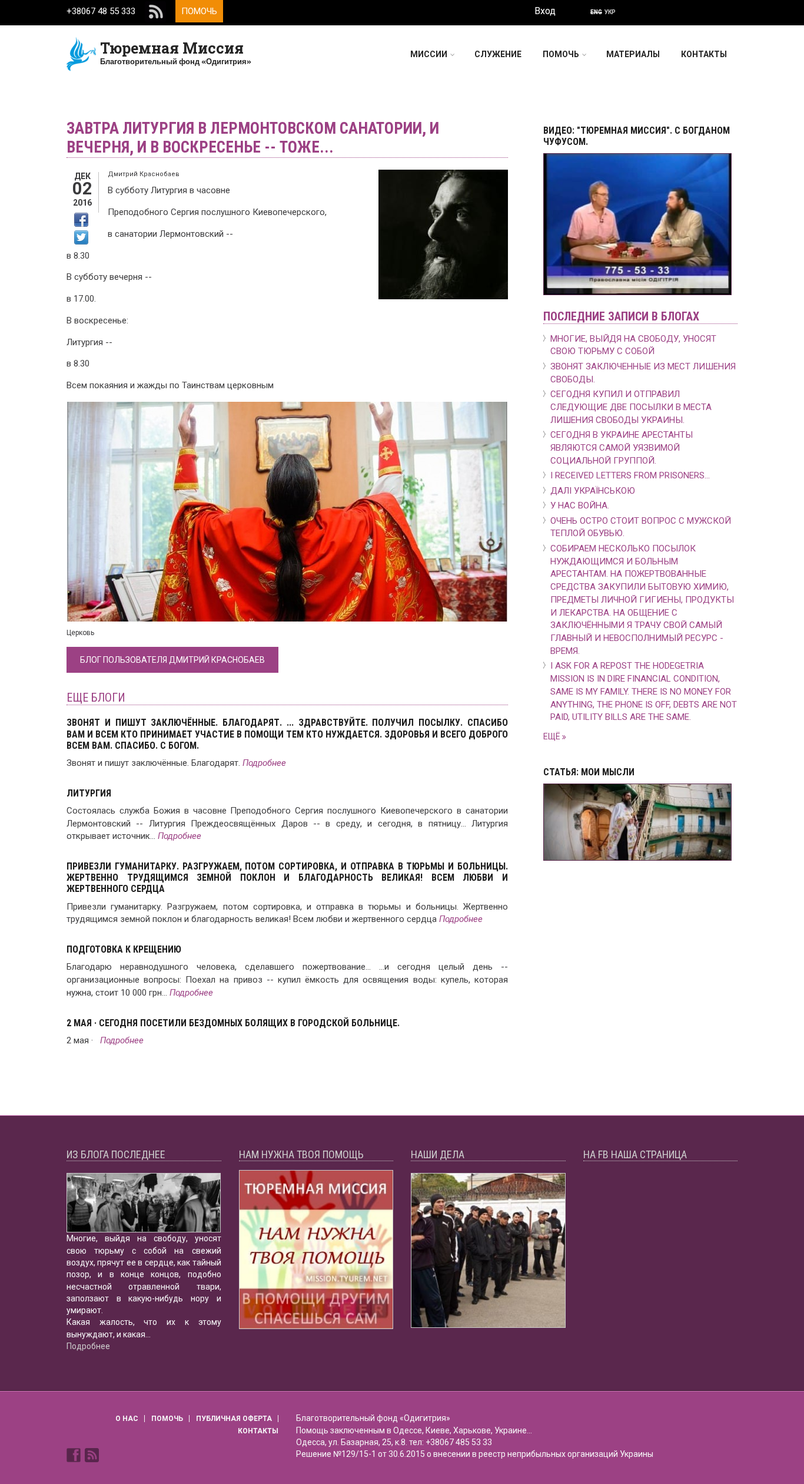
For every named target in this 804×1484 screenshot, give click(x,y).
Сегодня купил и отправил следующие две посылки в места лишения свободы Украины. (631, 407)
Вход (545, 10)
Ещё (552, 736)
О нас (126, 1418)
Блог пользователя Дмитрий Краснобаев (172, 660)
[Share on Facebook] (81, 220)
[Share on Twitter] (81, 237)
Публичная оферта (234, 1418)
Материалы (633, 54)
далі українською (592, 490)
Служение (497, 54)
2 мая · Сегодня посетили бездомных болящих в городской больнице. (233, 1023)
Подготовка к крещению (124, 949)
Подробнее (264, 763)
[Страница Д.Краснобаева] (75, 1454)
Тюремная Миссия (172, 48)
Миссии (428, 54)
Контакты (704, 54)
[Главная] (82, 53)
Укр (610, 12)
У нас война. (579, 505)
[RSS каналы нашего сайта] (92, 1454)
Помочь (199, 11)
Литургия (89, 793)
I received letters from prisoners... (630, 475)
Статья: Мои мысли (588, 772)
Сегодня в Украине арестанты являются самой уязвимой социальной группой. (621, 447)
